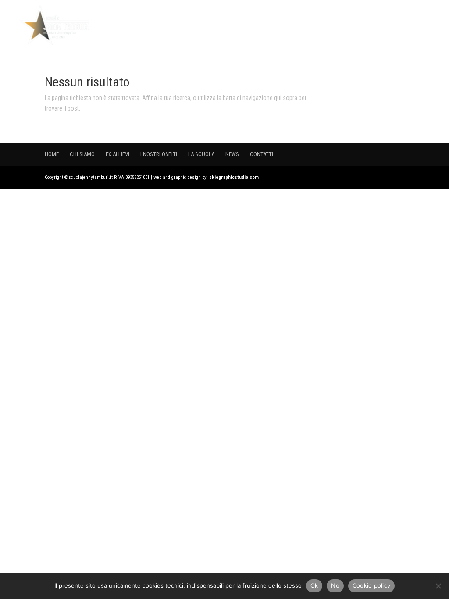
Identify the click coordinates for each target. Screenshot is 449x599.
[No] (438, 585)
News (386, 25)
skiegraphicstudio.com (234, 177)
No (335, 585)
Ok (314, 585)
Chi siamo (213, 25)
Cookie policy (371, 585)
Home (179, 25)
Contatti (420, 25)
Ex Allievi (254, 25)
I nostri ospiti (301, 25)
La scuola (351, 25)
